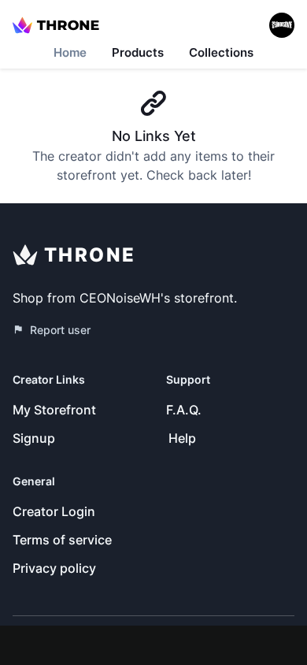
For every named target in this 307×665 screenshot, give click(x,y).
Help (182, 438)
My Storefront (54, 410)
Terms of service (62, 540)
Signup (34, 438)
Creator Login (54, 511)
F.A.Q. (184, 410)
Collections (221, 52)
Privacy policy (54, 568)
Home (70, 52)
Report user (60, 329)
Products (138, 52)
